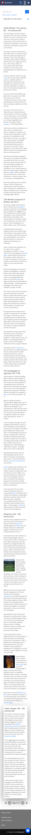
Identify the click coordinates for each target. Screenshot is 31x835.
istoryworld (8, 2)
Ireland (13, 493)
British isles (18, 524)
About (3, 825)
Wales (19, 526)
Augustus (7, 124)
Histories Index (6, 812)
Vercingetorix (19, 348)
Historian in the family (16, 461)
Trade (5, 78)
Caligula (12, 172)
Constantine (7, 596)
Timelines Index (6, 817)
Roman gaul (19, 664)
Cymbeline (21, 207)
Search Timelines (6, 820)
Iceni (17, 279)
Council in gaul (8, 703)
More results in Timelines (9, 15)
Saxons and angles (10, 736)
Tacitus (6, 394)
